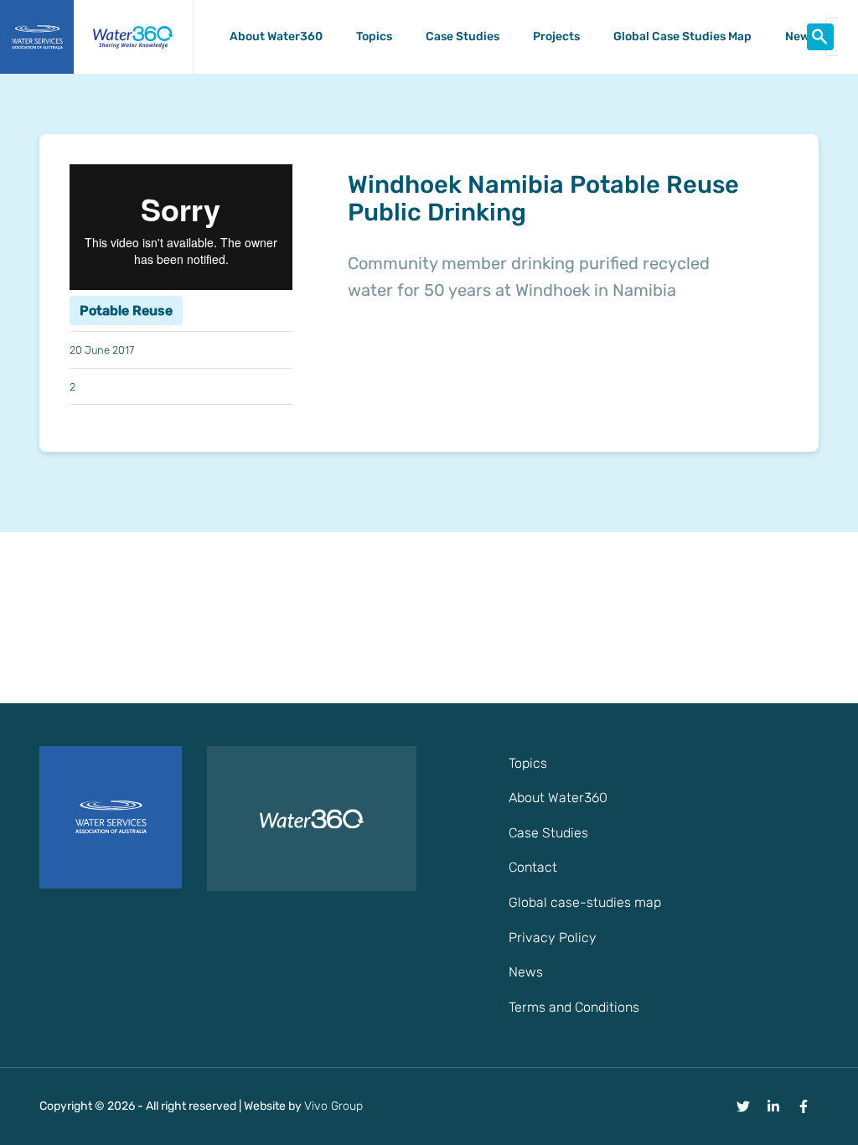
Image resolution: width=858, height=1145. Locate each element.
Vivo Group (333, 1106)
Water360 (133, 37)
